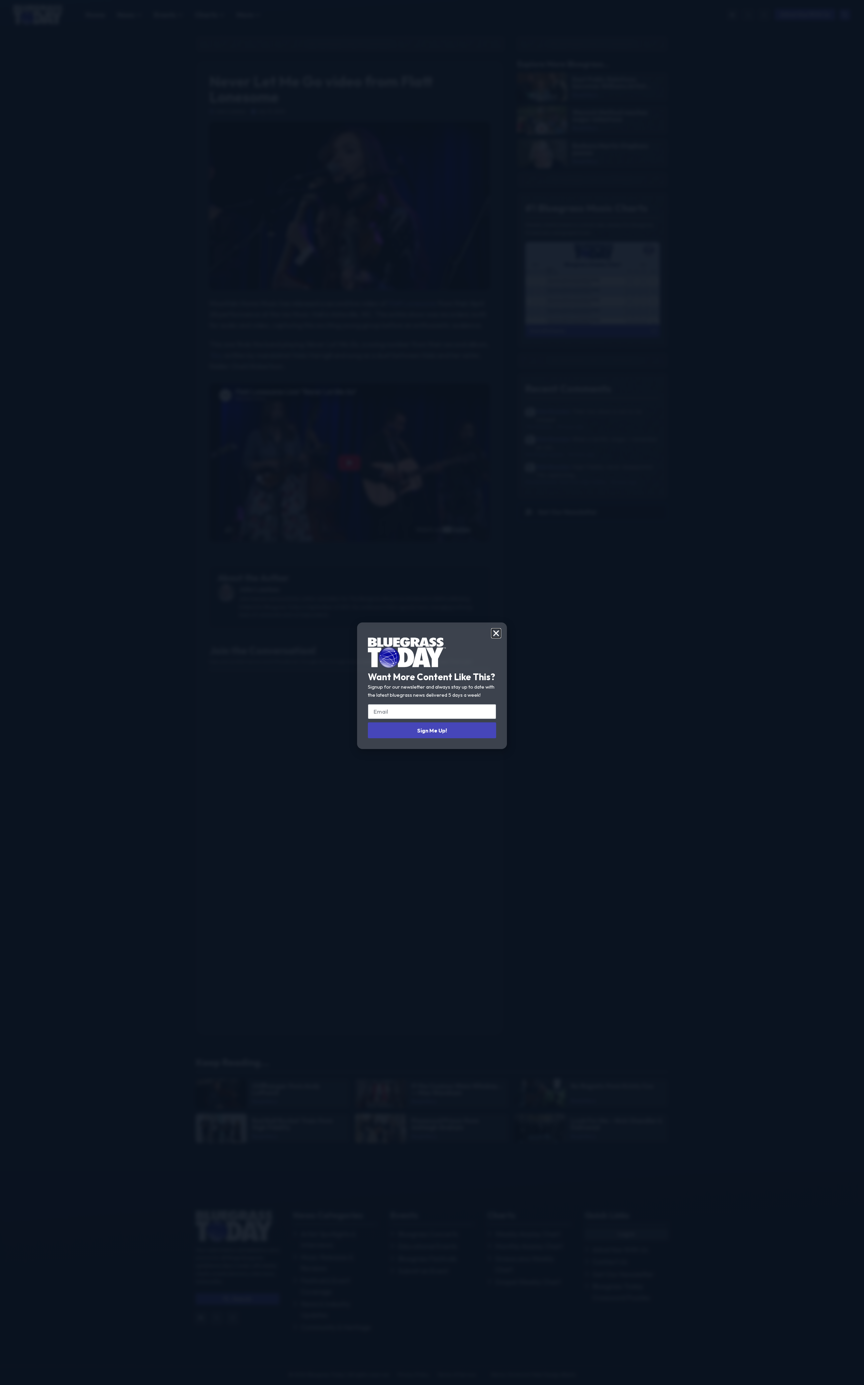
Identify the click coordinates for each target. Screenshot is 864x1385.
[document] (432, 692)
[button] (496, 633)
